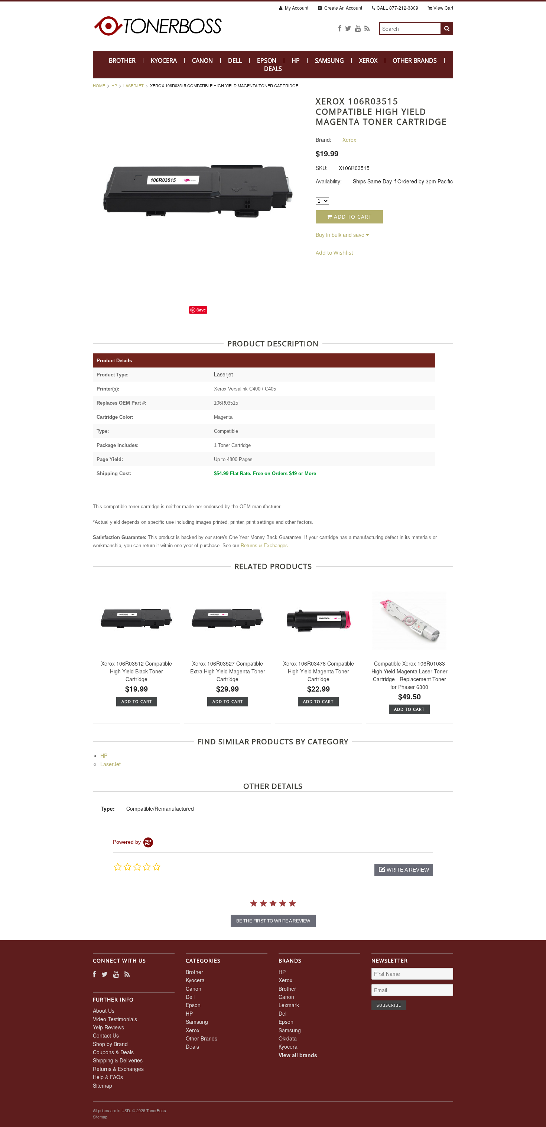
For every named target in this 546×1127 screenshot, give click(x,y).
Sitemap (102, 1085)
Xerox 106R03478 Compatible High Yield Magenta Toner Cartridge (318, 671)
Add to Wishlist (334, 252)
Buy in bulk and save (340, 234)
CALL (397, 7)
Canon (202, 60)
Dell (235, 60)
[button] (403, 870)
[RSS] (367, 28)
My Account (296, 7)
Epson (266, 60)
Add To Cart (136, 701)
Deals (273, 68)
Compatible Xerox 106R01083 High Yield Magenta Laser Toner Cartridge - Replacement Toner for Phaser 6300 (409, 675)
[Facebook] (339, 28)
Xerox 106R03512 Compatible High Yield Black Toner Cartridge (136, 671)
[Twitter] (348, 28)
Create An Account (342, 7)
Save (201, 310)
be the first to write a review (273, 921)
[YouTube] (358, 28)
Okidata (288, 1038)
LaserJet (133, 85)
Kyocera (164, 60)
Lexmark (289, 1005)
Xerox (368, 60)
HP (296, 60)
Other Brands (415, 60)
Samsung (329, 60)
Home (99, 85)
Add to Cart (352, 216)
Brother (122, 60)
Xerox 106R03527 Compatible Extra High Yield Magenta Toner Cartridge (227, 671)
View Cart (443, 7)
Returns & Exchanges (264, 545)
